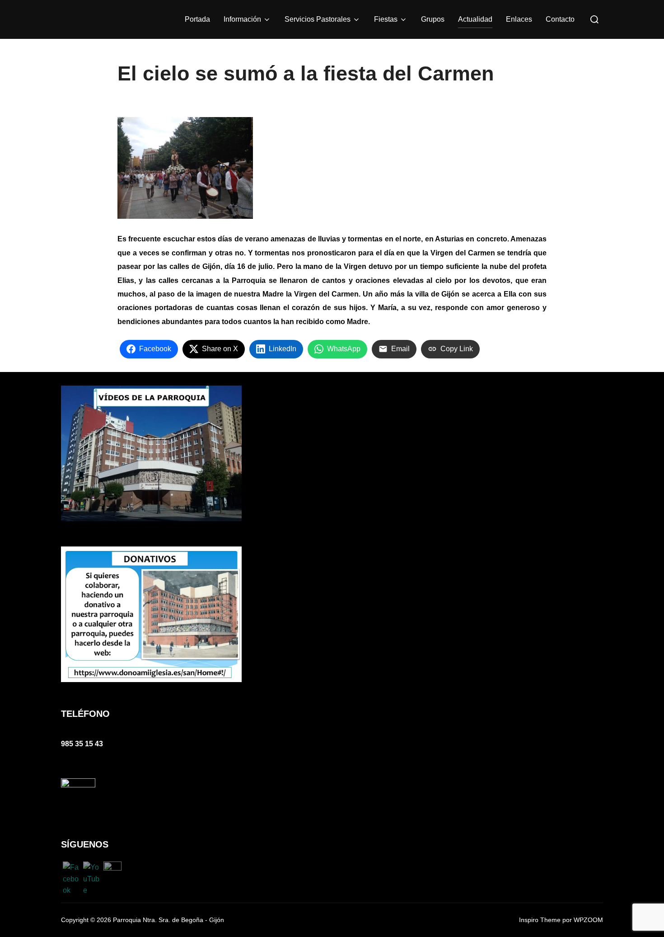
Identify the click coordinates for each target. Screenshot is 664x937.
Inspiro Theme (540, 919)
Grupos (432, 19)
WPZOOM (588, 919)
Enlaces (519, 19)
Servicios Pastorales (318, 19)
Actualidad (475, 19)
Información (242, 19)
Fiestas (385, 19)
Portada (197, 19)
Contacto (560, 19)
